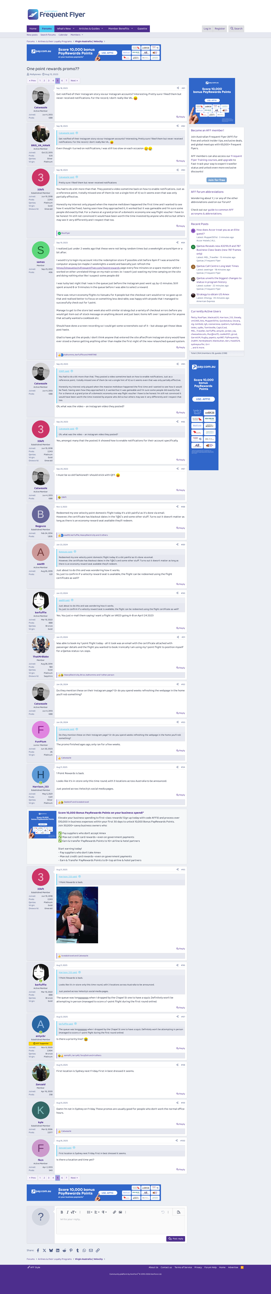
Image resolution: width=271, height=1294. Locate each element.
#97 (183, 1017)
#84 (183, 242)
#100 (182, 1140)
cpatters (225, 324)
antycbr (220, 331)
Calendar (63, 35)
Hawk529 (235, 341)
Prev (33, 81)
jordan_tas (230, 331)
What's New (64, 28)
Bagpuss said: (65, 552)
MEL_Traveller (198, 331)
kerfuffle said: (66, 1024)
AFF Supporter (42, 1043)
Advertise (233, 1267)
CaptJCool (221, 328)
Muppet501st (212, 321)
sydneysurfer (198, 344)
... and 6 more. (198, 348)
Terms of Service (183, 1267)
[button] (73, 28)
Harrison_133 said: (68, 877)
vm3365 (195, 321)
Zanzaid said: (65, 1148)
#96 (183, 965)
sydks (200, 328)
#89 (183, 544)
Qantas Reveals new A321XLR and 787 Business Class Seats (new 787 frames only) (219, 250)
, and (80, 354)
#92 (183, 684)
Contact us (166, 1267)
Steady (237, 317)
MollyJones (35, 74)
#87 (183, 469)
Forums (47, 28)
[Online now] (40, 609)
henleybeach (205, 341)
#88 (183, 507)
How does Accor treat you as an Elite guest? (218, 232)
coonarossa (214, 324)
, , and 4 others (82, 1055)
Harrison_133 (226, 317)
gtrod (234, 334)
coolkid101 (225, 334)
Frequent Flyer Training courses (216, 158)
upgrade (228, 160)
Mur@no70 (213, 334)
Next (73, 81)
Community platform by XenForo (136, 1274)
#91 (183, 637)
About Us (153, 1267)
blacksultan (218, 341)
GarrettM (195, 338)
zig (192, 324)
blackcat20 (213, 317)
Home (33, 28)
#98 (183, 1065)
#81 (183, 88)
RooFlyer (202, 317)
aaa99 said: (64, 600)
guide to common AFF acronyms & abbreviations (212, 212)
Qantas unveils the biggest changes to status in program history (219, 280)
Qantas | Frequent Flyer (209, 261)
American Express (206, 301)
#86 (183, 422)
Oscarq (236, 321)
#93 (183, 722)
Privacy (198, 1267)
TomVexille (210, 328)
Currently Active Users (206, 311)
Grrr (208, 344)
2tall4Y (194, 341)
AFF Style (35, 1267)
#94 (183, 767)
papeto (212, 338)
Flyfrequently (231, 338)
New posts (32, 35)
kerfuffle (211, 331)
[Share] (178, 88)
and (76, 802)
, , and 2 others (86, 535)
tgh (205, 324)
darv (227, 341)
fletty (194, 317)
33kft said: (64, 371)
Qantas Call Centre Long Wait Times (218, 266)
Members (75, 35)
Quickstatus (226, 321)
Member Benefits (118, 28)
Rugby (204, 338)
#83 (183, 170)
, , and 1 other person (89, 675)
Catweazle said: (66, 133)
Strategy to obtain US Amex (213, 294)
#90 (183, 593)
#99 (183, 1103)
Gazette (142, 28)
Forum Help (210, 1267)
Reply (182, 117)
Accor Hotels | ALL (206, 241)
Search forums (48, 35)
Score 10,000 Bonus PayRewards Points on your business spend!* (101, 812)
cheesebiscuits (198, 334)
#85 (183, 364)
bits (202, 321)
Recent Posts (200, 224)
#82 (183, 126)
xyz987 (220, 338)
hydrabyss (235, 324)
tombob (199, 324)
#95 (183, 869)
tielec (194, 328)
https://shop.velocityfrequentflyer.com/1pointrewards (88, 268)
